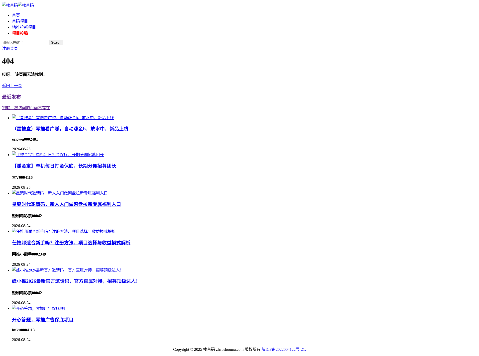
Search (56, 42)
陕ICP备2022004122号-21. (283, 349)
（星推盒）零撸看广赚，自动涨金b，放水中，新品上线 (70, 128)
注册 (6, 48)
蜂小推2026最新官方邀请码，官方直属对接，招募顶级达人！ (76, 281)
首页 (16, 15)
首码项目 (20, 21)
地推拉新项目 (24, 27)
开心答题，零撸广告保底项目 (43, 319)
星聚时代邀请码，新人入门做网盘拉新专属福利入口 (66, 204)
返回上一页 (12, 86)
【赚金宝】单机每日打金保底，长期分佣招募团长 (64, 166)
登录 (14, 48)
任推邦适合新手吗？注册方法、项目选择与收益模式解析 (71, 242)
